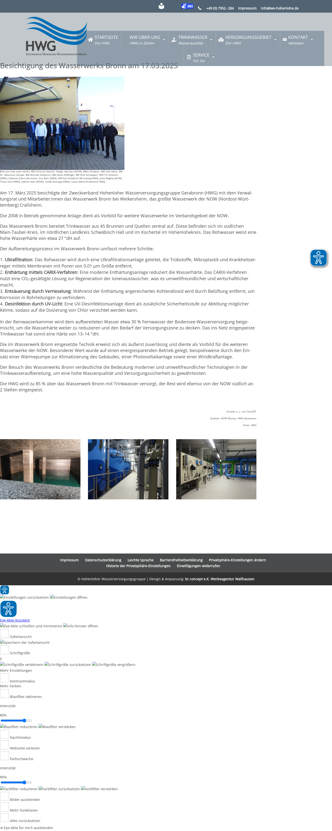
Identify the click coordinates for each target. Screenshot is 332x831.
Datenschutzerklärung (103, 560)
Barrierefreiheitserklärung (181, 560)
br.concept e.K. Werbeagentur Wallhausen (219, 579)
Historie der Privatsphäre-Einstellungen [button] (138, 565)
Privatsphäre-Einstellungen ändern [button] (237, 560)
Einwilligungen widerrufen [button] (198, 565)
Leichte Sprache (141, 560)
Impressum (247, 8)
